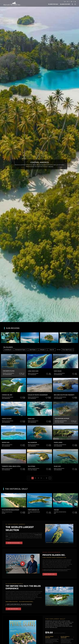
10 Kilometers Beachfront (10, 510)
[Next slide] (75, 337)
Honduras (57, 420)
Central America (10, 373)
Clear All (52, 349)
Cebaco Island (6, 418)
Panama (4, 373)
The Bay (56, 510)
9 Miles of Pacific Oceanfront (38, 395)
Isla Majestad (32, 442)
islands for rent (65, 4)
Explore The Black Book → (14, 542)
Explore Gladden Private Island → (12, 601)
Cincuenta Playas (8, 371)
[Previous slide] (3, 337)
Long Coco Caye (33, 371)
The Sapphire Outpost (62, 418)
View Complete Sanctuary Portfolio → (26, 601)
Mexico (55, 373)
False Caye (57, 466)
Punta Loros (58, 442)
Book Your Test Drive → (13, 608)
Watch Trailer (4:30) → (49, 574)
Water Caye (5, 442)
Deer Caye (31, 418)
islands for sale (53, 4)
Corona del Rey (7, 395)
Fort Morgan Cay (33, 510)
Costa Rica (56, 397)
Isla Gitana (31, 466)
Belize (29, 373)
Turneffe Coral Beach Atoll (11, 466)
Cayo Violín (57, 371)
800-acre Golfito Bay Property (64, 395)
